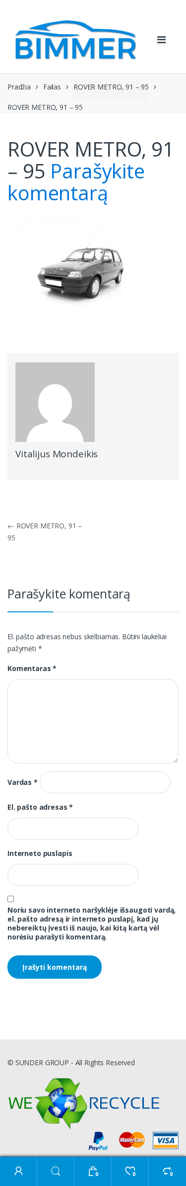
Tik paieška (55, 1171)
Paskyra (18, 1171)
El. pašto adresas (40, 807)
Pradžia (19, 86)
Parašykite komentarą (76, 181)
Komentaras (32, 668)
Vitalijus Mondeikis (56, 453)
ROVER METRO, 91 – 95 (111, 86)
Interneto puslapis (39, 853)
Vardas (22, 782)
